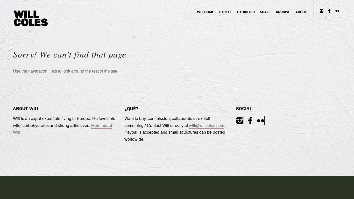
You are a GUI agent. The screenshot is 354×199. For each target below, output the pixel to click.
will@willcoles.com (206, 125)
